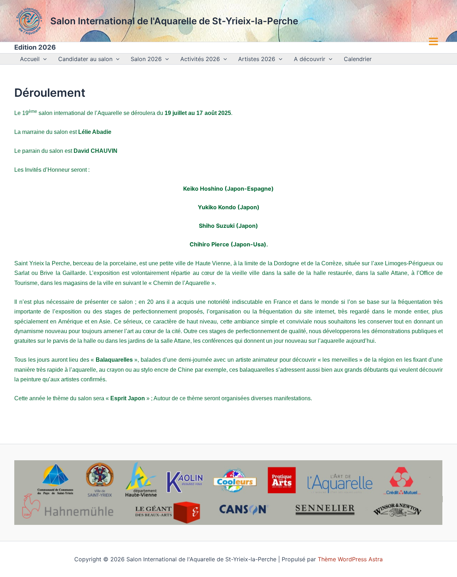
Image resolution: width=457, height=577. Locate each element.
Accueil (30, 58)
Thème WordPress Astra (350, 559)
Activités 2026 (200, 58)
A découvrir (309, 58)
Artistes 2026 (256, 58)
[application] (43, 59)
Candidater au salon (85, 58)
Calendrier (358, 58)
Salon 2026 (146, 58)
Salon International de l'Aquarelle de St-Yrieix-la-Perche (174, 20)
